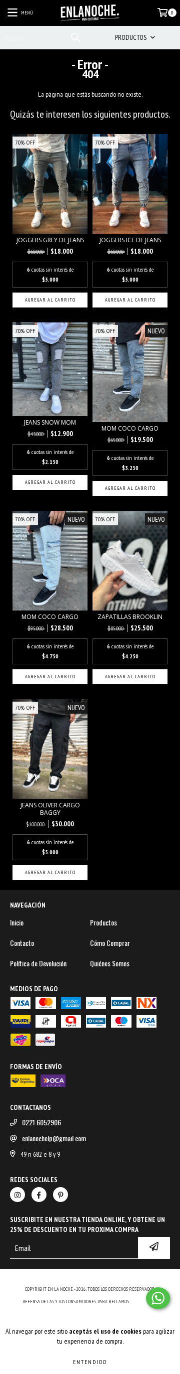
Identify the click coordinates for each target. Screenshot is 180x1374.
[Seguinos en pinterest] (60, 1194)
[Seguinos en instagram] (17, 1194)
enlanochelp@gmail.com (54, 1138)
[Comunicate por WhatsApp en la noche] (158, 1298)
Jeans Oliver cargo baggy (50, 808)
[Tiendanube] (90, 1279)
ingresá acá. (144, 1301)
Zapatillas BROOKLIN (130, 616)
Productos (103, 922)
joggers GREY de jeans (50, 240)
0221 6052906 (41, 1122)
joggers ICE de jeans (130, 240)
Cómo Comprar (110, 943)
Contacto (22, 943)
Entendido (90, 1362)
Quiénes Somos (110, 963)
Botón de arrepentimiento (90, 1311)
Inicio (17, 922)
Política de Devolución (38, 963)
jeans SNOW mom (50, 422)
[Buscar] (75, 37)
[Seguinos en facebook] (39, 1194)
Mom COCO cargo (130, 428)
